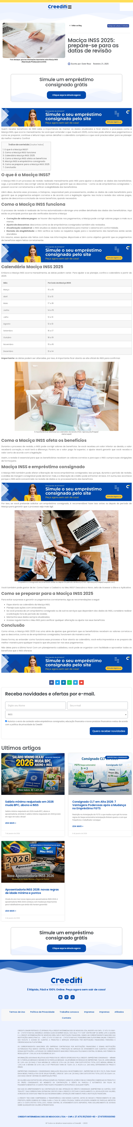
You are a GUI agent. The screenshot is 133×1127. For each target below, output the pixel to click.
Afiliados (119, 1011)
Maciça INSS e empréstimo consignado (24, 161)
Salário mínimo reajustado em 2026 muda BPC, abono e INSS (29, 803)
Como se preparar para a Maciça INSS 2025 (26, 164)
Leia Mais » (10, 823)
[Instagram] (66, 997)
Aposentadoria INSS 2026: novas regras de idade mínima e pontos (32, 891)
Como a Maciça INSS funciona (19, 152)
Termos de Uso (17, 1011)
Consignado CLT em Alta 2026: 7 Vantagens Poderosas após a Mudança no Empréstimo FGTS (99, 805)
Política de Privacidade (42, 1011)
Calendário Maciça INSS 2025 (19, 155)
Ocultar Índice (37, 144)
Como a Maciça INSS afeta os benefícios (25, 158)
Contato (66, 1017)
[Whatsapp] (73, 997)
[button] (51, 682)
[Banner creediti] (66, 125)
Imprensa (89, 1011)
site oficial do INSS (95, 358)
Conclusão (9, 167)
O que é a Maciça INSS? (15, 149)
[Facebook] (60, 997)
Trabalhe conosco (69, 1011)
